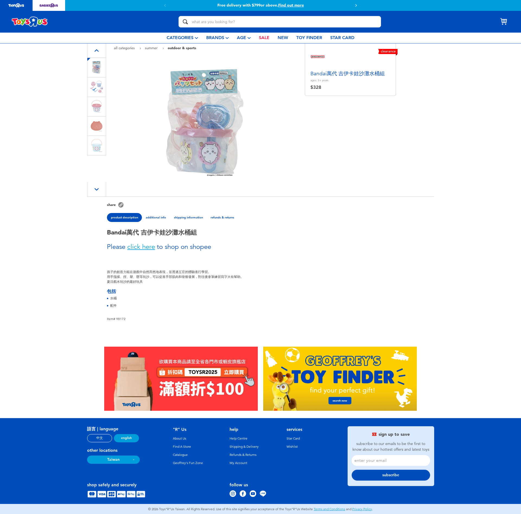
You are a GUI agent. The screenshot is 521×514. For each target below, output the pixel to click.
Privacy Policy (362, 509)
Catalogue (180, 455)
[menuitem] (182, 38)
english (126, 438)
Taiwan (113, 459)
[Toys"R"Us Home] (30, 22)
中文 (99, 438)
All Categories (125, 48)
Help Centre (238, 438)
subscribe (390, 475)
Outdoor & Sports (182, 48)
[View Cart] (503, 21)
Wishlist (292, 447)
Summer (151, 48)
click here (141, 247)
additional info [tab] (156, 217)
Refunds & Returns (243, 455)
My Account (238, 463)
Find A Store (182, 447)
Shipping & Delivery (244, 447)
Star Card (293, 438)
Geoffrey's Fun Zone (188, 463)
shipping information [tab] (188, 217)
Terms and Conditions (329, 509)
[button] (356, 5)
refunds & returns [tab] (222, 217)
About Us (179, 438)
